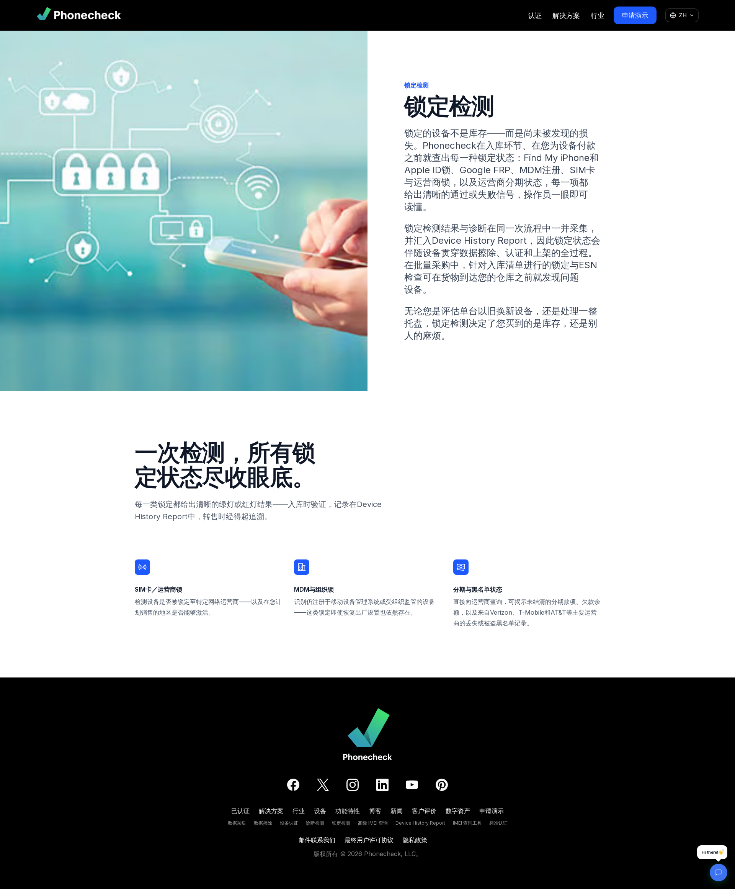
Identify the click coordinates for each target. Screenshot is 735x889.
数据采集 (237, 823)
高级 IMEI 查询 (373, 823)
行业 (597, 15)
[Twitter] (323, 785)
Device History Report (420, 823)
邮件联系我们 (317, 840)
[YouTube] (412, 785)
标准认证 (498, 823)
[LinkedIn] (382, 785)
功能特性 (347, 811)
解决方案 (566, 15)
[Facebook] (293, 785)
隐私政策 (415, 840)
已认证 (240, 811)
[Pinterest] (442, 785)
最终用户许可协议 (369, 840)
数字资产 (458, 811)
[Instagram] (352, 785)
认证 (535, 15)
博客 (375, 811)
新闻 (396, 811)
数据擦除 (263, 823)
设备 (320, 811)
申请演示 (635, 15)
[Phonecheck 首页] (79, 15)
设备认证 (289, 823)
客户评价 (424, 811)
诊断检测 (315, 823)
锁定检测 (341, 823)
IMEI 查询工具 (467, 823)
